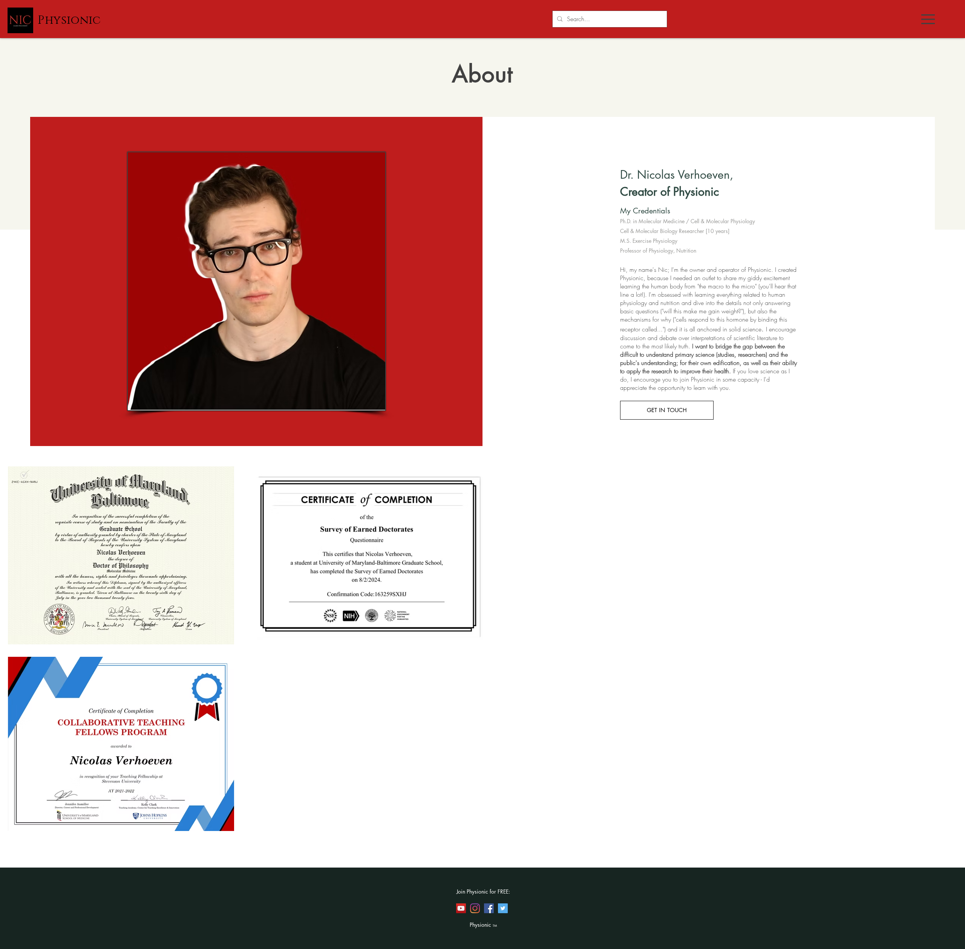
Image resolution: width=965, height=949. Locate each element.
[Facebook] (489, 908)
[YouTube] (461, 908)
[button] (928, 19)
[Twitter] (503, 908)
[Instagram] (475, 908)
